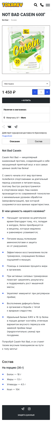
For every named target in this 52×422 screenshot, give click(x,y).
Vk (9, 127)
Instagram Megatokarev (29, 409)
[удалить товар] (35, 92)
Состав (38, 141)
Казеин (14, 20)
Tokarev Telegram (23, 409)
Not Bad (5, 20)
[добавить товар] (47, 92)
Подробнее (7, 136)
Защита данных (26, 415)
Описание (15, 141)
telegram (16, 127)
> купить (26, 100)
